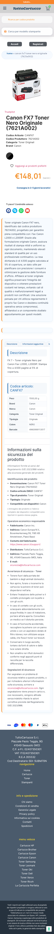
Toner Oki (27, 869)
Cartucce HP (27, 845)
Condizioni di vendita (27, 805)
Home (10, 53)
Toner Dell (27, 873)
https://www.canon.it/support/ (25, 544)
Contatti (27, 821)
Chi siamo (27, 801)
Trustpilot (10, 111)
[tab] (12, 344)
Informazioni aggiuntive (32, 344)
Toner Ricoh (27, 881)
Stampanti (27, 782)
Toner (27, 778)
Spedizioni (27, 825)
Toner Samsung (27, 861)
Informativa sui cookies (27, 818)
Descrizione (12, 344)
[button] (8, 210)
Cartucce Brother (27, 849)
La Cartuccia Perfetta (27, 885)
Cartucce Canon (27, 857)
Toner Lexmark (27, 865)
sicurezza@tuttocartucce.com (25, 565)
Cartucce (27, 774)
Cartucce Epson (27, 853)
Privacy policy (27, 813)
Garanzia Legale (27, 809)
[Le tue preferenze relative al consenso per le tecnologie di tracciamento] (49, 929)
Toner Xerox (27, 877)
